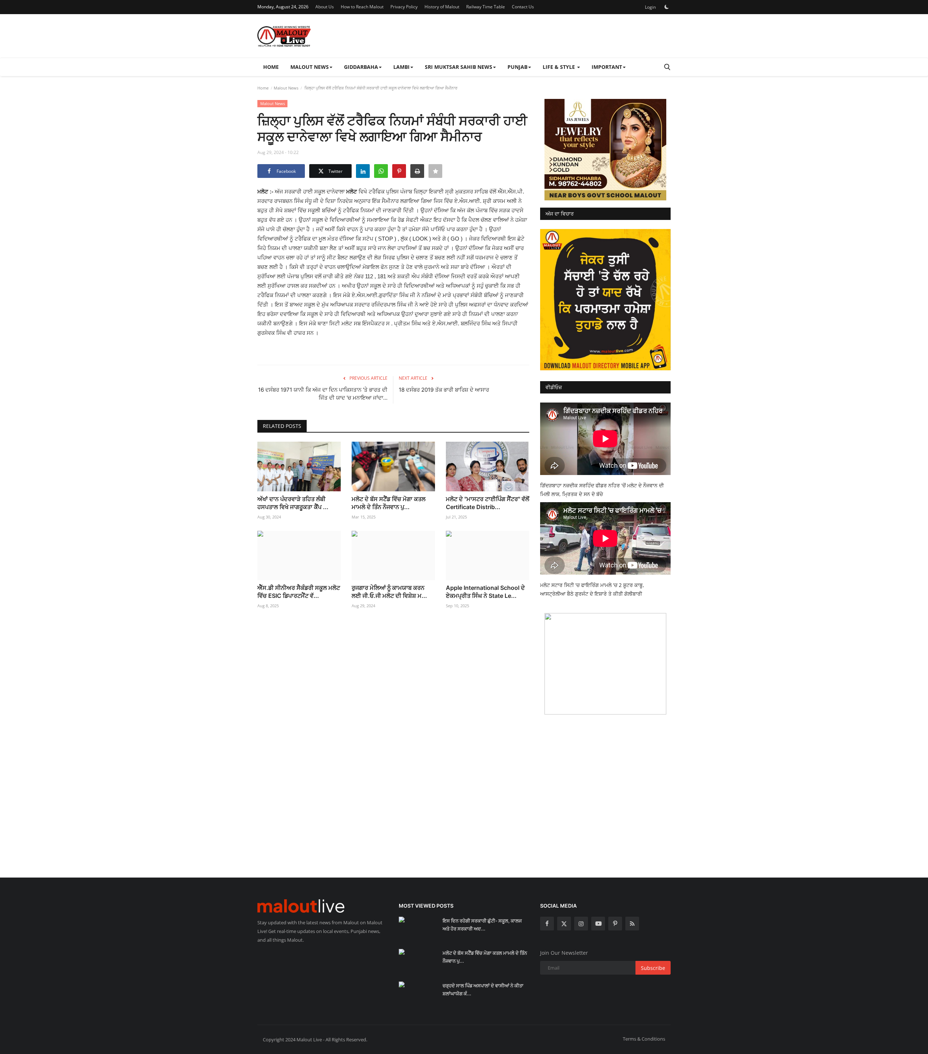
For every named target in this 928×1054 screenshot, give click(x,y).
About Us (324, 7)
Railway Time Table (485, 7)
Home (271, 66)
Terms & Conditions (644, 1039)
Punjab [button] (517, 66)
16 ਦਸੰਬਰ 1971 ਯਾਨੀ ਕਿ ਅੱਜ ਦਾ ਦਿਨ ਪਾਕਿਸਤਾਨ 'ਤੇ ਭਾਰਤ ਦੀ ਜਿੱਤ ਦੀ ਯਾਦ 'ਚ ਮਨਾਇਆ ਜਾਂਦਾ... (323, 393)
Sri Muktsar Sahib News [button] (458, 66)
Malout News (286, 88)
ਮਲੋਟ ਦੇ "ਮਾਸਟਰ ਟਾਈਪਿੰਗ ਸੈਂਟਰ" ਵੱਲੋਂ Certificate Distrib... (487, 503)
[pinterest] (615, 923)
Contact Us (523, 7)
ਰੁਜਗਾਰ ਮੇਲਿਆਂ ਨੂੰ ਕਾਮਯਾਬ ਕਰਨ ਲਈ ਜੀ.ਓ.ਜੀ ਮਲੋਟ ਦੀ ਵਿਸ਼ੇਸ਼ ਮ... (389, 591)
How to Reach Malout (362, 7)
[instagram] (581, 923)
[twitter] (564, 923)
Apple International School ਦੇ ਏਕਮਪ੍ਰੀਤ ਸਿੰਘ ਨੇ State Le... (485, 591)
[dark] (667, 6)
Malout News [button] (309, 66)
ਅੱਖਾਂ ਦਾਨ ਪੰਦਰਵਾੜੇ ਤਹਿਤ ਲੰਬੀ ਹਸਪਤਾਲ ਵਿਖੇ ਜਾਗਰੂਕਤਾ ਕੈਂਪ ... (292, 503)
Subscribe (653, 968)
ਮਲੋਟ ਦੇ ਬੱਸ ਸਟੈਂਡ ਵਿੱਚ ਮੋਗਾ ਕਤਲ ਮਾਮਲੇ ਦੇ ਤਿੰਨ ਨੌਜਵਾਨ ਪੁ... (389, 503)
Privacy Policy (404, 7)
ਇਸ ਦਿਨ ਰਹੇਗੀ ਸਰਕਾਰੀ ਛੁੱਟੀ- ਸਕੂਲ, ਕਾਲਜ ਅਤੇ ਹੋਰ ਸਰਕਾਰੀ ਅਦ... (482, 925)
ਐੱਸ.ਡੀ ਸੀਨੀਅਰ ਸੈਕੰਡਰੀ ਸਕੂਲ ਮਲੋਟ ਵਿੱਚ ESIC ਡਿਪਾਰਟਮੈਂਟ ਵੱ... (298, 591)
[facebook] (547, 923)
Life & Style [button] (559, 66)
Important (607, 66)
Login (650, 7)
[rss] (632, 923)
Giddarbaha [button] (361, 66)
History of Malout (441, 7)
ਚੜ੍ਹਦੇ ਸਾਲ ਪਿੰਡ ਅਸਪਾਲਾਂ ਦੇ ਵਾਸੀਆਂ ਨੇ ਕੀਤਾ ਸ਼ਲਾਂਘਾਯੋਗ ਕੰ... (483, 989)
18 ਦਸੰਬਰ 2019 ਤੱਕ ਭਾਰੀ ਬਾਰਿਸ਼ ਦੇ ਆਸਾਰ (444, 389)
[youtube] (598, 923)
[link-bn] (605, 149)
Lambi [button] (401, 66)
